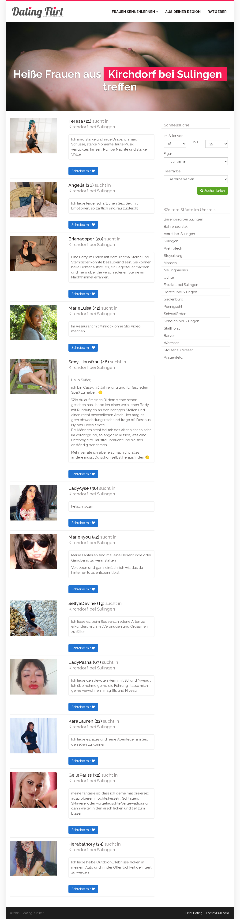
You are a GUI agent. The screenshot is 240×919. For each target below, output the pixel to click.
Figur (168, 154)
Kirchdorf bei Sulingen (91, 126)
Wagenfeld (173, 357)
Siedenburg (173, 299)
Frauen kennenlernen (134, 12)
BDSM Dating (193, 913)
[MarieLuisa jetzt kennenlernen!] (33, 322)
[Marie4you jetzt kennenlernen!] (33, 551)
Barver (169, 336)
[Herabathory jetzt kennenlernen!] (33, 858)
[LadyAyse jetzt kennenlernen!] (33, 502)
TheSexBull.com (217, 913)
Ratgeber (217, 12)
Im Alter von (174, 136)
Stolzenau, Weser (178, 350)
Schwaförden (175, 314)
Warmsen (172, 343)
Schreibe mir (81, 171)
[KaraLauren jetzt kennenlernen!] (33, 735)
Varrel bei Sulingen (179, 234)
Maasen (170, 263)
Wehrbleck (173, 248)
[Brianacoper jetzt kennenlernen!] (33, 253)
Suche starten (214, 191)
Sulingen (171, 241)
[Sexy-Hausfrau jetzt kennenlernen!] (33, 376)
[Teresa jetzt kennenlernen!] (33, 135)
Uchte (169, 277)
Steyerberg (173, 256)
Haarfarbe (172, 171)
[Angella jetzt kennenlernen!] (33, 199)
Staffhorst (172, 328)
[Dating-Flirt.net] (38, 12)
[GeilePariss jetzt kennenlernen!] (33, 789)
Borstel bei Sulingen (180, 292)
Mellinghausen (176, 270)
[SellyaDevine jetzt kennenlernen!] (33, 618)
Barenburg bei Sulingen (183, 219)
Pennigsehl (173, 306)
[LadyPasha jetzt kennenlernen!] (33, 677)
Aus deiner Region (183, 12)
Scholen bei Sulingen (181, 321)
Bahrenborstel (176, 226)
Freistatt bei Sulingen (181, 285)
